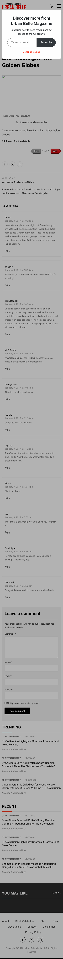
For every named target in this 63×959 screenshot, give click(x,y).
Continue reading (31, 52)
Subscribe (46, 42)
